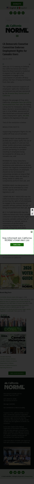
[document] (17, 242)
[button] (31, 231)
